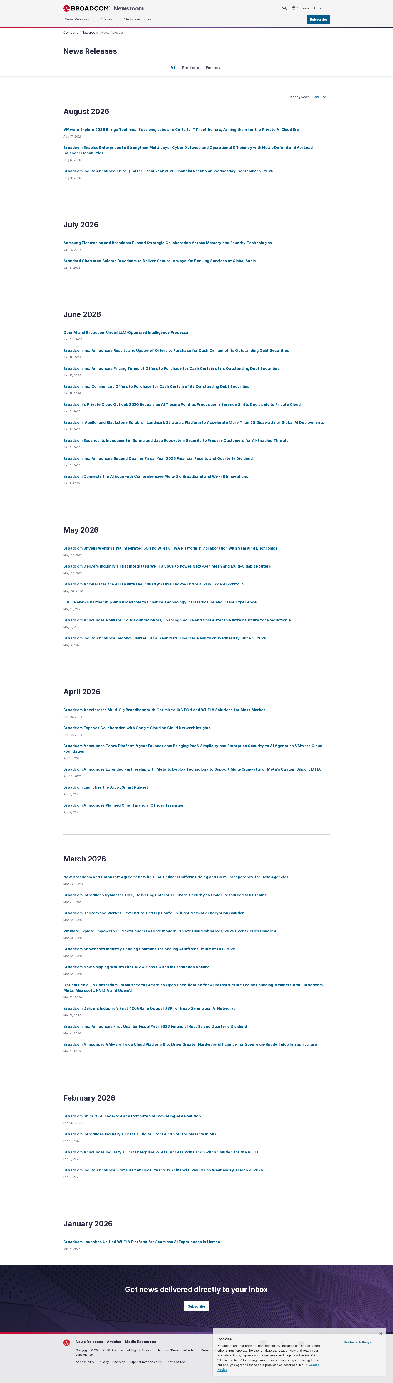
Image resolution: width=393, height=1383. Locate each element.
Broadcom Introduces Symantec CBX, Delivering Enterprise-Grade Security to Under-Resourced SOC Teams (165, 895)
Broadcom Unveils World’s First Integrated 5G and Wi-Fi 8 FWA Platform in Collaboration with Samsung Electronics (170, 548)
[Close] (380, 1333)
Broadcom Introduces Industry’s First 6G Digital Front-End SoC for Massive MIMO (139, 1134)
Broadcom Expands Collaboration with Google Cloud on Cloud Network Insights (137, 728)
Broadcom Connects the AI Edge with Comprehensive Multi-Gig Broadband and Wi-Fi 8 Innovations (155, 476)
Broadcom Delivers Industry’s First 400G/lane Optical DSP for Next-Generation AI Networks (149, 1008)
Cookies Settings (357, 1342)
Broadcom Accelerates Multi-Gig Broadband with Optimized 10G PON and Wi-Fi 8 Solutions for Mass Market (164, 710)
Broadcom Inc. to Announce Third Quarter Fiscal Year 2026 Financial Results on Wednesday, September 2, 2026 (168, 171)
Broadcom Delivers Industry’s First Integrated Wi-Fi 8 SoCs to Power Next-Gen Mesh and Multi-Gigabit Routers (167, 566)
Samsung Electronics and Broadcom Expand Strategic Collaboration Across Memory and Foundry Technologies (167, 242)
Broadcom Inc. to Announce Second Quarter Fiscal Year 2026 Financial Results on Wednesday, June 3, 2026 (165, 638)
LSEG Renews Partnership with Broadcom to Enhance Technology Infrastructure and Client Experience (160, 602)
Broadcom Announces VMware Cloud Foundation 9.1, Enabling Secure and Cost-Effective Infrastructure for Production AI (177, 620)
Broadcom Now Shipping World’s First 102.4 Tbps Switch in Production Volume (136, 967)
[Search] (284, 8)
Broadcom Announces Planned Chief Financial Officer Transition (123, 805)
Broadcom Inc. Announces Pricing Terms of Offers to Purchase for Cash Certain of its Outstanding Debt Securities (171, 368)
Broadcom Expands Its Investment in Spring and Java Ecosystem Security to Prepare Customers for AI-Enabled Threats (175, 440)
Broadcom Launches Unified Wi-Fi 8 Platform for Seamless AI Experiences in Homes (141, 1242)
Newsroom (129, 8)
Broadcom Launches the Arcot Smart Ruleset (105, 787)
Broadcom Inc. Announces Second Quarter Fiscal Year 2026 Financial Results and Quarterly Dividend (158, 458)
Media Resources (140, 1342)
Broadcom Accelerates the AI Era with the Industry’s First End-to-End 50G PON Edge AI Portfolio (153, 584)
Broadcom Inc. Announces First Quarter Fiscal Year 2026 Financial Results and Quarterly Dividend (155, 1026)
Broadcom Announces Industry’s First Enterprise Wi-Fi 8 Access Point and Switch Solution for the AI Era (161, 1152)
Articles (114, 1342)
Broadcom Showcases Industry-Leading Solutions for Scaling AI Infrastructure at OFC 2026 (149, 949)
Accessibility (85, 1362)
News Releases (89, 1342)
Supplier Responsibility (145, 1362)
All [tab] (173, 67)
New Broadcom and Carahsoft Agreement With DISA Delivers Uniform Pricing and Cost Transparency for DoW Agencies (176, 877)
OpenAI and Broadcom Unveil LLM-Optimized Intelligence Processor (126, 332)
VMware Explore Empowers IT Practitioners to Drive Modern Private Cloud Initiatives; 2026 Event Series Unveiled (169, 931)
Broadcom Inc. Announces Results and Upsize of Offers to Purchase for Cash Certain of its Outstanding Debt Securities (176, 350)
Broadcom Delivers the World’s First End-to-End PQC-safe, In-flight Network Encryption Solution (154, 913)
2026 (315, 97)
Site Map (118, 1362)
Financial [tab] (214, 67)
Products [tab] (190, 67)
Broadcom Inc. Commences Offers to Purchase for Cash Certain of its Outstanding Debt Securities (156, 386)
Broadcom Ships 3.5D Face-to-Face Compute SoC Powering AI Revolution (132, 1116)
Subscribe (318, 19)
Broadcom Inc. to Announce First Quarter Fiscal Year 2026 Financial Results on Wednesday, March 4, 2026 (163, 1170)
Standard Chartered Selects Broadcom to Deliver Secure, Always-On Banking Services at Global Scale (159, 260)
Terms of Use (176, 1362)
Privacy (103, 1362)
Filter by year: (298, 97)
